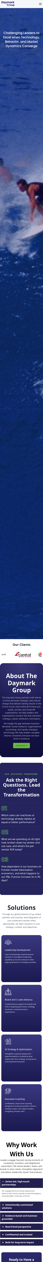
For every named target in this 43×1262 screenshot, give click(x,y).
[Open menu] (40, 4)
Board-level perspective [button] (18, 1226)
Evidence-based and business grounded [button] (19, 1217)
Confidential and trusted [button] (18, 1234)
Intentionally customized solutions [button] (17, 1206)
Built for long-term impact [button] (19, 1242)
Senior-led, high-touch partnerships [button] (15, 1183)
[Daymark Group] (8, 4)
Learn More (20, 745)
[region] (21, 39)
